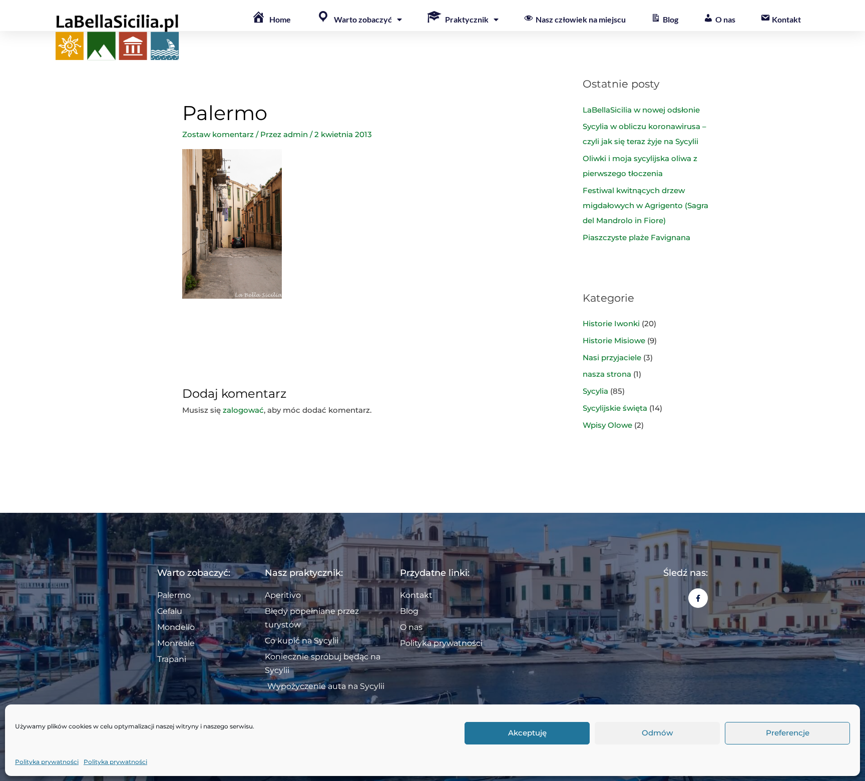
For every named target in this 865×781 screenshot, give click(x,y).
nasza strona (607, 374)
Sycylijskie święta (615, 408)
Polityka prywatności (47, 761)
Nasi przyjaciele (612, 357)
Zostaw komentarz (218, 134)
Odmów (657, 733)
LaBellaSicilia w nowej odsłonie (641, 110)
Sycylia (595, 391)
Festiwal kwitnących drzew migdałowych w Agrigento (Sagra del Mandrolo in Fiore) (645, 205)
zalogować (243, 410)
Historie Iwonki (611, 323)
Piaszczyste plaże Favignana (636, 237)
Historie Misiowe (614, 340)
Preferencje (787, 733)
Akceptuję (527, 733)
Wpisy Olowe (607, 425)
